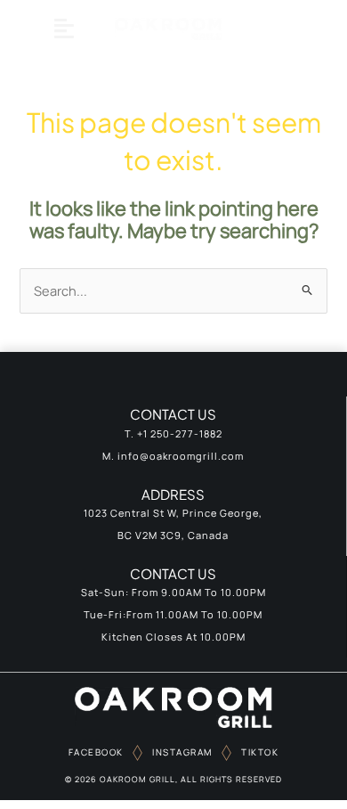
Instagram (181, 752)
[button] (63, 28)
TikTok (258, 752)
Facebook (96, 752)
